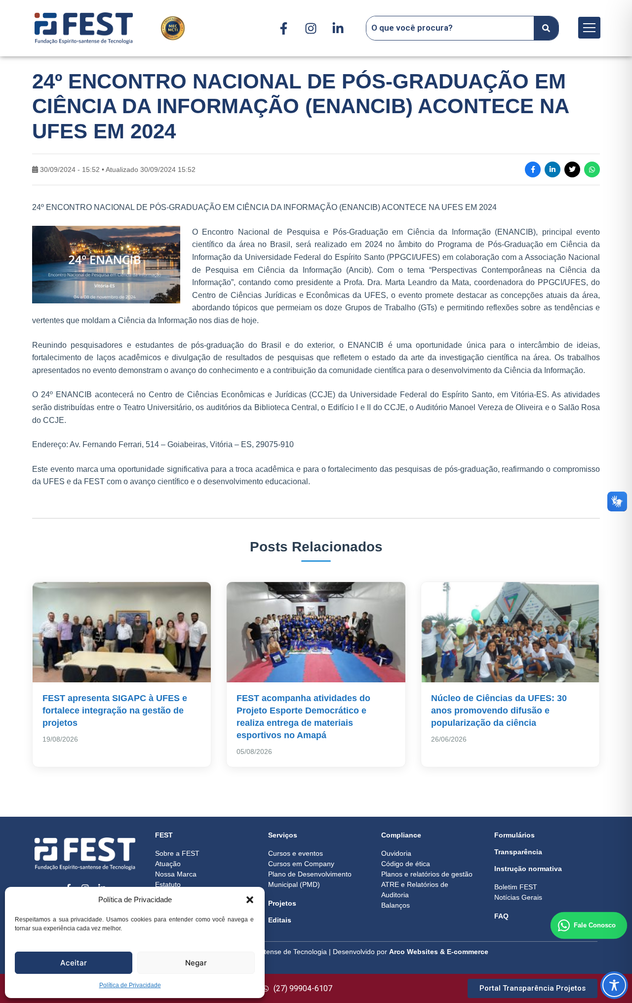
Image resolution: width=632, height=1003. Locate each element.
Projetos (282, 903)
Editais (279, 920)
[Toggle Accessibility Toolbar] (614, 985)
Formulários (514, 835)
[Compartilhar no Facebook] (533, 169)
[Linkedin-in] (337, 28)
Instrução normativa (528, 869)
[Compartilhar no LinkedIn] (552, 169)
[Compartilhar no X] (572, 169)
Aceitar (73, 962)
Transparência (518, 852)
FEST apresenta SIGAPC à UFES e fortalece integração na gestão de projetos (114, 710)
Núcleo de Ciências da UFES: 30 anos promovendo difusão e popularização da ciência (499, 710)
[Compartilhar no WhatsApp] (592, 169)
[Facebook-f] (283, 28)
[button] (250, 900)
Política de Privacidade (130, 985)
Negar (196, 962)
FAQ (501, 916)
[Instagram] (310, 28)
